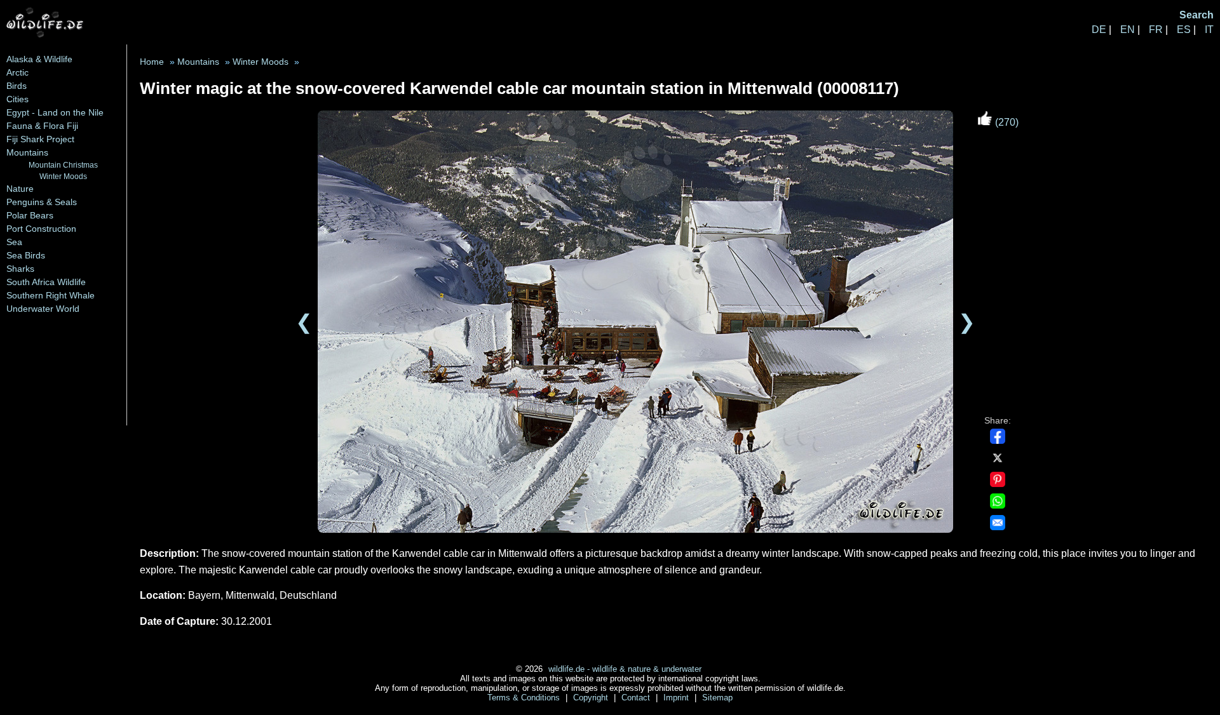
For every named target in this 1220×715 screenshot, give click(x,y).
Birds (16, 86)
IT (1209, 29)
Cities (17, 99)
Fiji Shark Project (40, 139)
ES (1184, 29)
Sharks (20, 269)
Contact (637, 697)
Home (152, 62)
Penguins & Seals (41, 202)
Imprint (677, 697)
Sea (14, 242)
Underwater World (42, 309)
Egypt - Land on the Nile (55, 112)
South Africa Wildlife (46, 282)
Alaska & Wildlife (39, 59)
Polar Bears (29, 215)
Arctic (17, 72)
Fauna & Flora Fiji (42, 126)
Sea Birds (25, 255)
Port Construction (41, 229)
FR (1156, 29)
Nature (20, 189)
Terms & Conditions (524, 697)
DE (1099, 29)
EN (1127, 29)
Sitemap (717, 697)
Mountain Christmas (63, 165)
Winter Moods (63, 176)
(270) (1006, 122)
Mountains (27, 152)
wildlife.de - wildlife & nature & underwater (625, 669)
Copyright (592, 697)
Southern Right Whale (50, 295)
